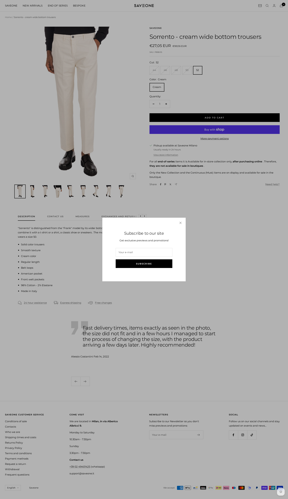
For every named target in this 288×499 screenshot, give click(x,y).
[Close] (180, 223)
